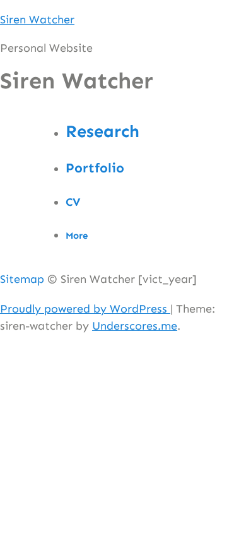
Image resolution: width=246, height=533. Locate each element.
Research (102, 131)
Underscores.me (134, 326)
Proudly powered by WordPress (85, 309)
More (77, 235)
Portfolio (95, 168)
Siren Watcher (37, 20)
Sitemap (22, 279)
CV (73, 202)
